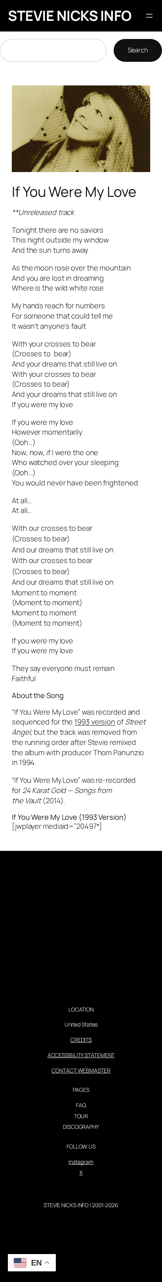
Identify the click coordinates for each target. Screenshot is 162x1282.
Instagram (80, 1161)
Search (138, 50)
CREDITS (81, 1039)
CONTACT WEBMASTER (81, 1070)
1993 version (94, 722)
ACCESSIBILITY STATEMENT (81, 1055)
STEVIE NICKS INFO (70, 15)
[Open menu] (149, 15)
